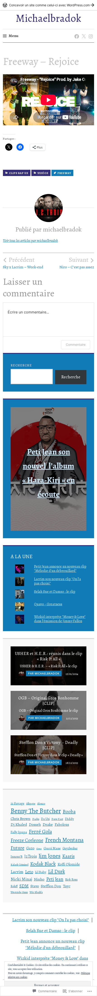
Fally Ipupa (19, 832)
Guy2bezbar (70, 848)
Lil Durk (56, 871)
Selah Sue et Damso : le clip (54, 591)
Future (17, 847)
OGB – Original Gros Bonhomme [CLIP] (48, 700)
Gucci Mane (52, 848)
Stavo (34, 886)
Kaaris (68, 856)
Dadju (35, 819)
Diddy (69, 819)
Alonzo (41, 803)
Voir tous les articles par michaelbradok (30, 240)
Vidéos (42, 173)
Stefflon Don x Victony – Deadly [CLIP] (48, 745)
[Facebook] (76, 31)
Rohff (14, 886)
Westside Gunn (19, 892)
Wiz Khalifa (36, 892)
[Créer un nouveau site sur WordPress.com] (48, 5)
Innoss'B (17, 856)
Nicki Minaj (21, 879)
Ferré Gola (40, 831)
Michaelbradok (48, 18)
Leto (29, 872)
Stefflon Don (51, 886)
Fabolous (62, 824)
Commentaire (75, 344)
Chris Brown (20, 818)
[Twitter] (83, 31)
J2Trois (30, 856)
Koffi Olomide (69, 864)
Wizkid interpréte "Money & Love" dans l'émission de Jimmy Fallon (59, 619)
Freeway (64, 173)
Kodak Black (43, 863)
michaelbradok (47, 673)
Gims (39, 848)
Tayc (66, 886)
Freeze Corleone (27, 840)
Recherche (21, 365)
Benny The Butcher (36, 810)
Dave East (57, 819)
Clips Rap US (18, 173)
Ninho (39, 879)
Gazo (30, 848)
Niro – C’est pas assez (76, 263)
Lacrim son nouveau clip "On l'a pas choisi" (57, 581)
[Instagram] (90, 31)
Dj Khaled (19, 824)
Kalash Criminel (19, 864)
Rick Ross (71, 879)
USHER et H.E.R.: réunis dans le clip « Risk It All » (48, 656)
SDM (24, 886)
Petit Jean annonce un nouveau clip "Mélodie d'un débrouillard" (60, 568)
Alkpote (30, 803)
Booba (69, 811)
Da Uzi (45, 819)
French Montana (64, 840)
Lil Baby (40, 872)
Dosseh (35, 824)
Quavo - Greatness (48, 604)
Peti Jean (54, 879)
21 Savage (17, 803)
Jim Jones (49, 856)
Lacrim (17, 872)
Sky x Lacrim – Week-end (23, 263)
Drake (48, 824)
